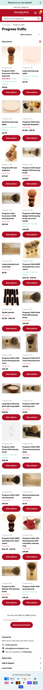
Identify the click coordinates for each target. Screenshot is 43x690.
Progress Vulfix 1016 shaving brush (30, 587)
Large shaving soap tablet (30, 72)
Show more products (21, 625)
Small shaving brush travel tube (30, 496)
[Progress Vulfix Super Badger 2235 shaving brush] (31, 152)
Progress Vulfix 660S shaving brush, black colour (11, 540)
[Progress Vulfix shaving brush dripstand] (31, 106)
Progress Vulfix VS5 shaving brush (30, 405)
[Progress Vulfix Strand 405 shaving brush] (11, 431)
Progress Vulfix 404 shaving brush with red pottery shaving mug (30, 542)
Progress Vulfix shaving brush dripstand (31, 123)
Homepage (6, 25)
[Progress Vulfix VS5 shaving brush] (31, 388)
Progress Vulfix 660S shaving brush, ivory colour (31, 266)
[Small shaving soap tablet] (11, 106)
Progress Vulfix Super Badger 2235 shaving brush (31, 170)
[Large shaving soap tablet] (31, 55)
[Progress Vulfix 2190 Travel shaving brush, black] (31, 431)
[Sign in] (35, 13)
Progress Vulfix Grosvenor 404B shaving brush (9, 215)
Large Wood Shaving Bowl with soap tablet (10, 405)
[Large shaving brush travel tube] (11, 248)
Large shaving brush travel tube (10, 265)
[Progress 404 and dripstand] (11, 152)
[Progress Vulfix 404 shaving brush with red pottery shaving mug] (31, 523)
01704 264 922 (11, 645)
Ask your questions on (18, 652)
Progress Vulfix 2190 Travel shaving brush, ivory (11, 360)
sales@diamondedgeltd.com (17, 648)
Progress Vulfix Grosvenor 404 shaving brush (11, 73)
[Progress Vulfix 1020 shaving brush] (11, 479)
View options (11, 92)
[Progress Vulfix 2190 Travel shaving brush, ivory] (11, 342)
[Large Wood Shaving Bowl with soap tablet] (11, 388)
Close (40, 2)
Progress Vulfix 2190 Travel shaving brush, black (31, 449)
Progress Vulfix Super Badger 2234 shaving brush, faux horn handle (31, 217)
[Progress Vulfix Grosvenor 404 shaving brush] (11, 55)
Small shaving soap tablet (10, 123)
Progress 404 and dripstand (9, 169)
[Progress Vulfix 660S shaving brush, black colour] (11, 523)
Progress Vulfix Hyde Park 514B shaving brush (31, 314)
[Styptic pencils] (11, 297)
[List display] (40, 41)
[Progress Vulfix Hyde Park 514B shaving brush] (31, 297)
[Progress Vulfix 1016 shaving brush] (31, 571)
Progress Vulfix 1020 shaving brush (10, 496)
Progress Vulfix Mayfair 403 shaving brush (10, 588)
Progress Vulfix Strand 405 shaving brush (10, 449)
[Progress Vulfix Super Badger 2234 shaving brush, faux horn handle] (31, 198)
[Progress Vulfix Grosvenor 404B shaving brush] (11, 198)
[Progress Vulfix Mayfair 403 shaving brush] (11, 571)
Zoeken (38, 18)
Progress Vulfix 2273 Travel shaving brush (31, 359)
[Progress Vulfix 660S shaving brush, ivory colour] (31, 248)
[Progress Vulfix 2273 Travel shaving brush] (31, 342)
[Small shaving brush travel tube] (31, 479)
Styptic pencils (8, 312)
